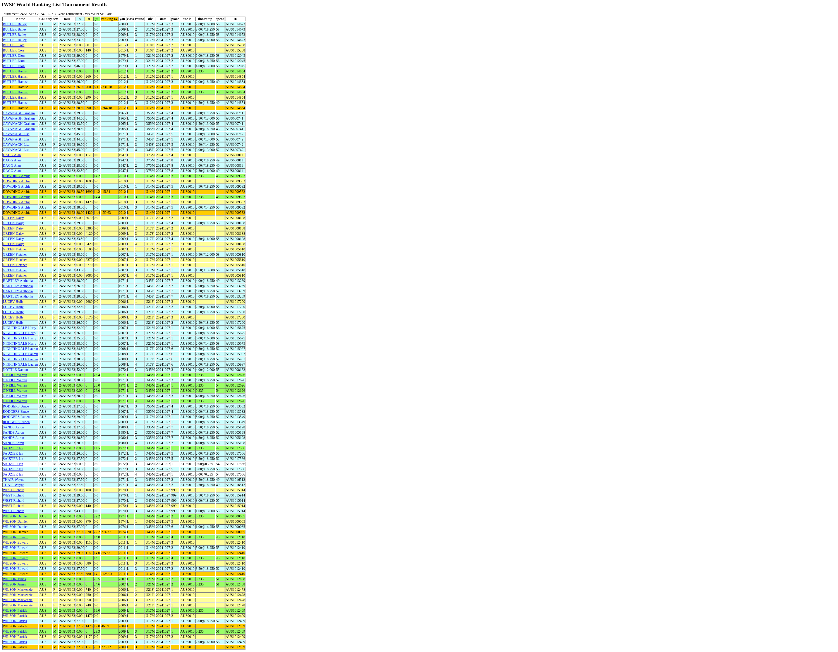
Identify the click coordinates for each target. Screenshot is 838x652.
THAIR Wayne (13, 479)
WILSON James (14, 579)
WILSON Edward (15, 537)
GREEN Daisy (13, 218)
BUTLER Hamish (15, 71)
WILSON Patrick (15, 610)
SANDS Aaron (13, 427)
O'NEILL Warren (15, 375)
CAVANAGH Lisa (16, 134)
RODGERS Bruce (16, 406)
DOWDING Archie (16, 176)
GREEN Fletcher (15, 249)
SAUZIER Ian (13, 448)
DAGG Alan (12, 155)
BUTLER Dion (14, 55)
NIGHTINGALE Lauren (20, 349)
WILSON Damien (15, 516)
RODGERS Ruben (16, 417)
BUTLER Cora (13, 45)
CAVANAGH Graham (19, 113)
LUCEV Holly (13, 301)
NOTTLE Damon (15, 369)
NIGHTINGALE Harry (19, 328)
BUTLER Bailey (15, 24)
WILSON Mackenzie (18, 589)
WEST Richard (13, 490)
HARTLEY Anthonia (18, 280)
